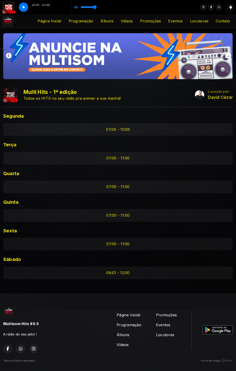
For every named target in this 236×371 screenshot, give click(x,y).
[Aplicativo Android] (231, 7)
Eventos (175, 21)
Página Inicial (49, 21)
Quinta (10, 202)
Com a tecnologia (210, 360)
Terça (9, 144)
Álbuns (106, 21)
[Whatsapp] (219, 7)
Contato (223, 21)
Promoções (150, 21)
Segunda (13, 116)
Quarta (11, 173)
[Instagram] (203, 7)
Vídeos (127, 21)
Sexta (10, 230)
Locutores (199, 21)
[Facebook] (211, 7)
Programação (81, 21)
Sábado (12, 259)
